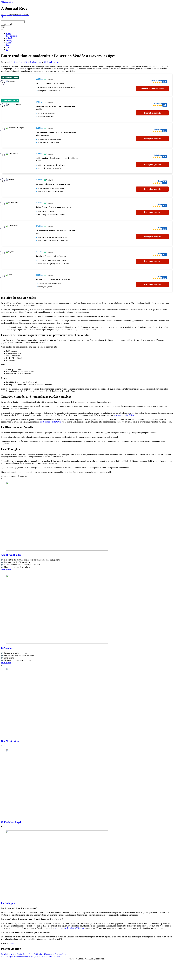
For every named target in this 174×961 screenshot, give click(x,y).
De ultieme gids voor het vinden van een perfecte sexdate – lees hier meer (30, 956)
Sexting (9, 40)
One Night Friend (10, 741)
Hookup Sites (11, 36)
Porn (8, 45)
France (11, 943)
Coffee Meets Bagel (11, 822)
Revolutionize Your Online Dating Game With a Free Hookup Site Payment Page (33, 954)
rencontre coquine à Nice (124, 415)
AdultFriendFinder (11, 555)
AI (7, 50)
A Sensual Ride (14, 8)
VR (7, 47)
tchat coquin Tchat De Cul (50, 422)
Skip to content (7, 2)
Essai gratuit (6, 569)
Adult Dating (11, 38)
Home (8, 33)
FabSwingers (8, 903)
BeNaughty (7, 648)
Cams (8, 43)
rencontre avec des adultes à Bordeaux (70, 928)
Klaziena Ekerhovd (51, 62)
